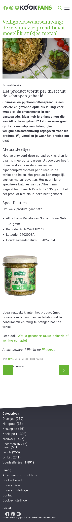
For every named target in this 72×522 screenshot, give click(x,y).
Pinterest (48, 350)
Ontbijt (7, 457)
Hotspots (9, 424)
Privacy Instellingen (16, 490)
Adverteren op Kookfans (20, 475)
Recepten (9, 444)
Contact (8, 495)
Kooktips (9, 434)
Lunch (7, 452)
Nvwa (11, 359)
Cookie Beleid (12, 480)
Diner (6, 447)
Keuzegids (10, 429)
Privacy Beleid (12, 485)
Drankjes (8, 418)
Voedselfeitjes (12, 462)
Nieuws (8, 439)
